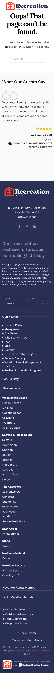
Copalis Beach (11, 412)
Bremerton (9, 444)
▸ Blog (6, 345)
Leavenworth (11, 491)
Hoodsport (9, 464)
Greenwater (10, 506)
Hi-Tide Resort (12, 570)
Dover (6, 546)
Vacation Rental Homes (19, 587)
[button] (50, 6)
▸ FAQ (6, 341)
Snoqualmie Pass (13, 521)
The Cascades (11, 486)
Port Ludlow (10, 474)
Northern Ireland (13, 553)
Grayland (8, 417)
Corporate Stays (16, 623)
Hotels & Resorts (13, 565)
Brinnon (7, 459)
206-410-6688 (27, 217)
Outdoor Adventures (19, 614)
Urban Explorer (15, 609)
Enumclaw (9, 501)
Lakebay (7, 469)
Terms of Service (41, 650)
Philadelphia (10, 533)
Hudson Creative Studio (35, 665)
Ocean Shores (11, 402)
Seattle (7, 439)
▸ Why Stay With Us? (15, 337)
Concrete (8, 496)
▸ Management (11, 329)
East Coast (9, 528)
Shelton (7, 449)
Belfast (7, 558)
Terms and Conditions (27, 640)
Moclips (7, 407)
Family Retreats (16, 618)
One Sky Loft (11, 575)
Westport (8, 422)
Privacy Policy (44, 281)
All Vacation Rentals (20, 597)
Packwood (9, 511)
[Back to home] (27, 6)
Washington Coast (14, 397)
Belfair (6, 454)
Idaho (6, 540)
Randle (7, 516)
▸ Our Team (9, 333)
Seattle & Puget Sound (17, 434)
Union (6, 479)
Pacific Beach (11, 427)
